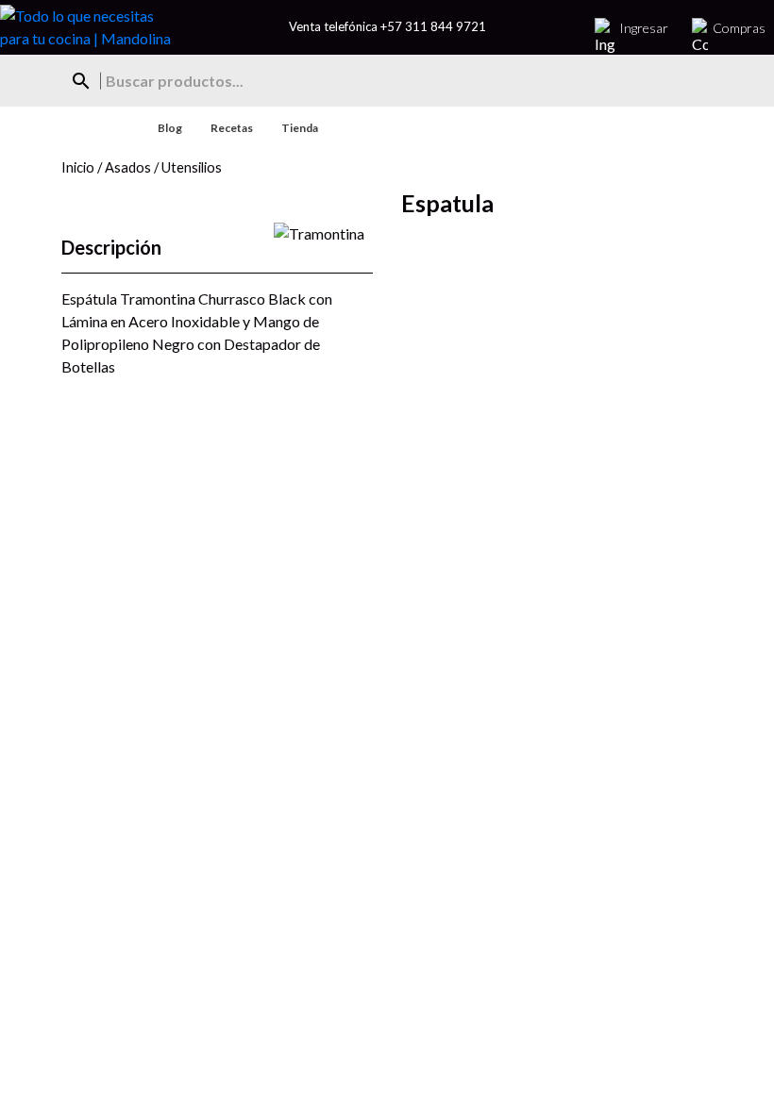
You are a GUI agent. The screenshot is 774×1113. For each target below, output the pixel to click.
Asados (128, 166)
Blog (170, 128)
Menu (64, 128)
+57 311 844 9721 (433, 26)
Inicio (77, 166)
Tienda (299, 128)
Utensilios (191, 166)
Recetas (231, 128)
